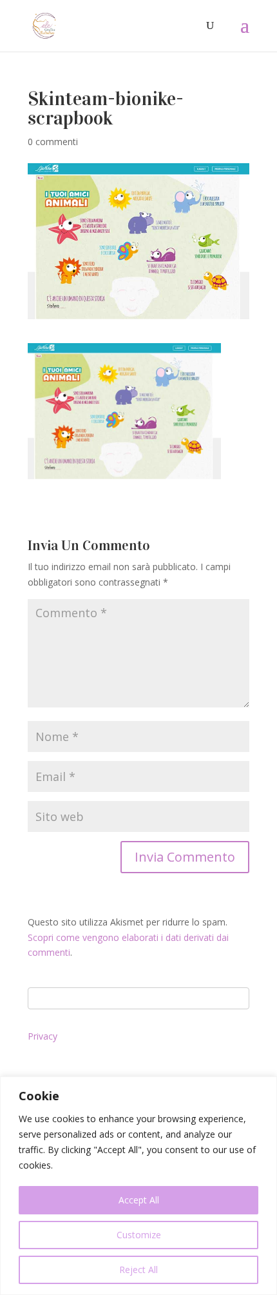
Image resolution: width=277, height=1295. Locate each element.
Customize (139, 1235)
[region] (138, 1185)
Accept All (139, 1200)
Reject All (138, 1269)
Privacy (42, 1036)
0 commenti (53, 141)
